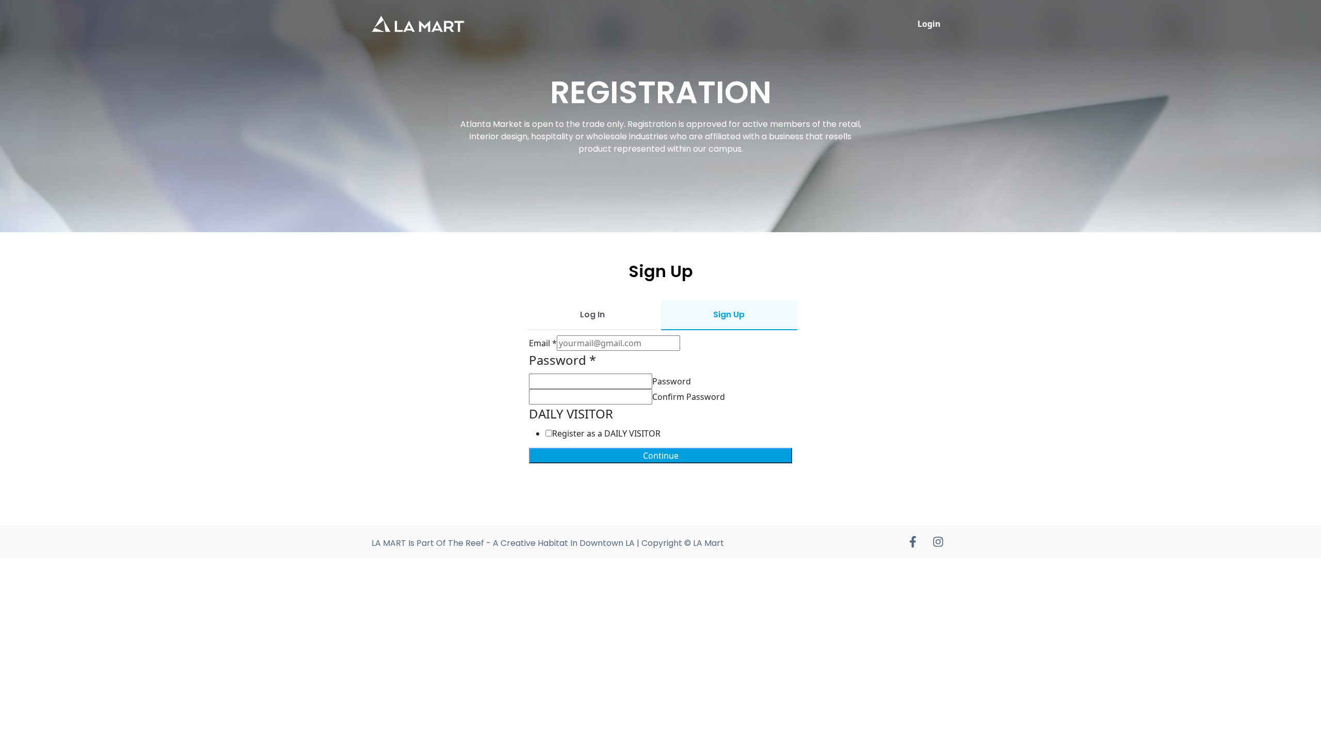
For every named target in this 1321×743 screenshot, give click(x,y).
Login (929, 23)
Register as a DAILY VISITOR (606, 433)
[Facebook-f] (912, 541)
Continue (661, 455)
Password (671, 381)
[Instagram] (938, 541)
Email (543, 343)
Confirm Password (688, 396)
